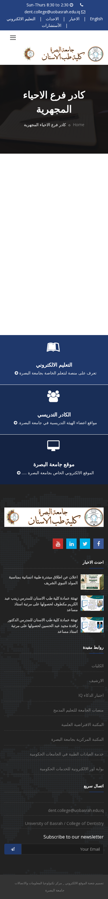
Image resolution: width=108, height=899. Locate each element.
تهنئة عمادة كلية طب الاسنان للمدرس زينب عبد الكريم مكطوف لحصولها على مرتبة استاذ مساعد (41, 604)
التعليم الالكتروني (21, 18)
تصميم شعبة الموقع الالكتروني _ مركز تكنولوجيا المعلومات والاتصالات (59, 883)
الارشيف (96, 680)
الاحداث (52, 18)
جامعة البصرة (54, 890)
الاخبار (74, 18)
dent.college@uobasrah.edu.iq (52, 11)
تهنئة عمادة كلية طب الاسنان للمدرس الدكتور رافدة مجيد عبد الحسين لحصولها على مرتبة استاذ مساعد (43, 626)
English (96, 18)
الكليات (98, 665)
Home (78, 124)
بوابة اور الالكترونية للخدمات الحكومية (72, 768)
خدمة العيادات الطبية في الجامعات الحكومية (67, 754)
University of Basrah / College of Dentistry (64, 823)
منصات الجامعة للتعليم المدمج (78, 710)
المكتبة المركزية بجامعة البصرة (77, 739)
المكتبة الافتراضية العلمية (82, 724)
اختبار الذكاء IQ (91, 695)
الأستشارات (51, 25)
